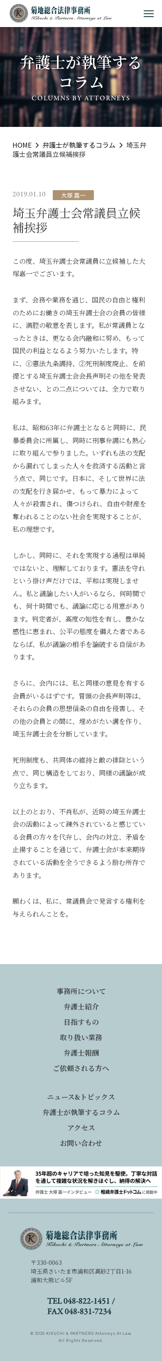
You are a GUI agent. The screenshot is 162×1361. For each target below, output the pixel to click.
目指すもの (81, 1021)
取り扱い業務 (81, 1037)
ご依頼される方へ (81, 1068)
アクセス (81, 1127)
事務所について (81, 991)
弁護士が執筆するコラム (81, 1112)
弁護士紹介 (81, 1006)
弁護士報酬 (81, 1052)
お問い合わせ (81, 1143)
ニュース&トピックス (81, 1096)
